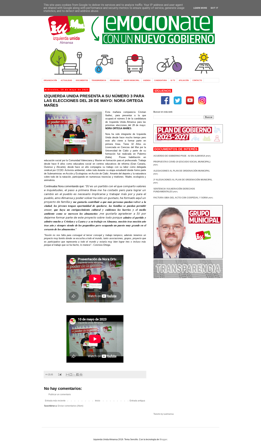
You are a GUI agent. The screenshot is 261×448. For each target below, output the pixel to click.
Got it (214, 8)
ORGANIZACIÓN (50, 80)
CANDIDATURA (160, 80)
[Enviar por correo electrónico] (67, 374)
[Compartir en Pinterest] (81, 374)
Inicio (97, 400)
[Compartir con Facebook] (77, 374)
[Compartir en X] (74, 374)
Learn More (200, 8)
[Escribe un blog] (71, 374)
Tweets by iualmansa (163, 414)
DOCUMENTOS (82, 80)
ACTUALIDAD (66, 80)
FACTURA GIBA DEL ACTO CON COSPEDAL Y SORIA (183, 197)
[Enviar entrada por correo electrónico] (59, 374)
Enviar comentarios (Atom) (70, 406)
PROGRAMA (115, 80)
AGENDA (147, 80)
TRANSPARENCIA (99, 80)
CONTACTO (197, 80)
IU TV (173, 80)
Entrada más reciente (55, 400)
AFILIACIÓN (184, 80)
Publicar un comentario (59, 394)
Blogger (163, 439)
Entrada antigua (137, 400)
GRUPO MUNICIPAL (132, 80)
